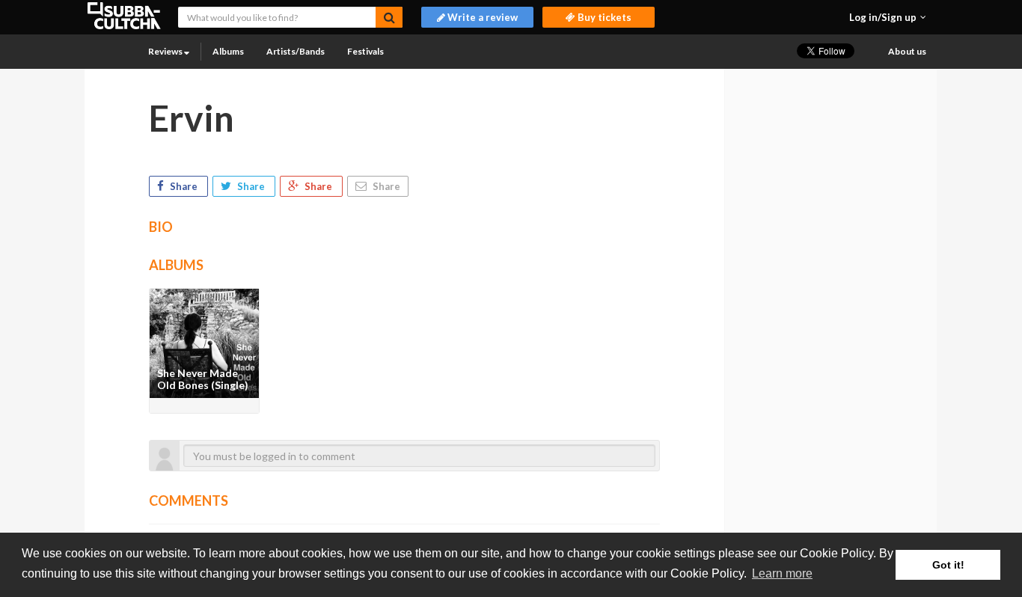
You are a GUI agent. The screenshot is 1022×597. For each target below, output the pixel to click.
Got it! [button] (948, 565)
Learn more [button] (782, 573)
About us (907, 51)
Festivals (365, 51)
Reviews (166, 51)
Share (184, 186)
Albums (228, 51)
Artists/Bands (295, 51)
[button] (887, 17)
